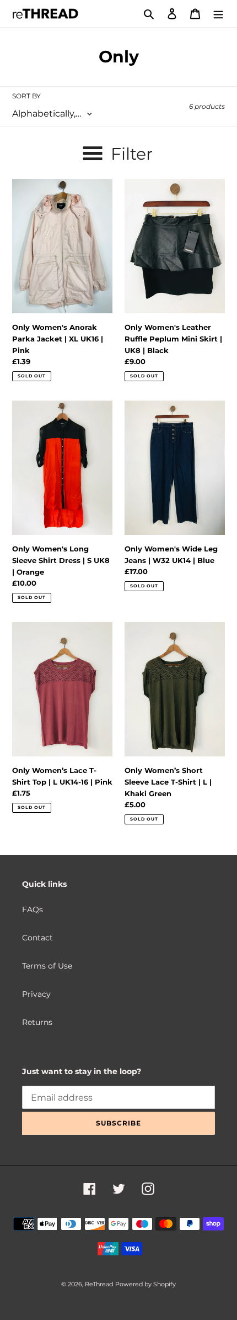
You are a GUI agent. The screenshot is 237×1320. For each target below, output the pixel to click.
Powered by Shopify (145, 1284)
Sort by (26, 96)
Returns (37, 1022)
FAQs (32, 909)
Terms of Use (47, 966)
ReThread (99, 1284)
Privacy (36, 994)
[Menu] (218, 13)
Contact (37, 938)
